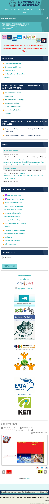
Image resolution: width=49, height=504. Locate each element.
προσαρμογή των (12, 234)
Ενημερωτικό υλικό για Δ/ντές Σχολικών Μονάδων (23, 136)
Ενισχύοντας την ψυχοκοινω (14, 230)
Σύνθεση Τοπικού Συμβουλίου (15, 74)
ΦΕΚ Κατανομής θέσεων (12, 103)
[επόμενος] (24, 450)
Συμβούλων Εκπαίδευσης (12, 106)
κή (5, 234)
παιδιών (22, 234)
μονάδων (7, 227)
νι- (25, 230)
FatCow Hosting (45, 503)
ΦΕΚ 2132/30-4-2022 (14, 195)
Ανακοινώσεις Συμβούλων (13, 110)
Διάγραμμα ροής (10, 244)
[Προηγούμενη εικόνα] (7, 472)
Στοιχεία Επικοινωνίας (12, 241)
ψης (5, 216)
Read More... (23, 154)
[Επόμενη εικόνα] (42, 471)
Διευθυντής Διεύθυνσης (13, 64)
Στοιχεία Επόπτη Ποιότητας (13, 93)
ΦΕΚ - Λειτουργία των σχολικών (15, 223)
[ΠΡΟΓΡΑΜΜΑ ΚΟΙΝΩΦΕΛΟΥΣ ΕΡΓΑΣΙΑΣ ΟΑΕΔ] (24, 39)
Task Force (8, 237)
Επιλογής (7, 77)
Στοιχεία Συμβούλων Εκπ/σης (14, 100)
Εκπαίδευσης (8, 96)
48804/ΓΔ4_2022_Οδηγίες (15, 199)
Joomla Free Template (35, 503)
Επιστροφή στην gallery (40, 433)
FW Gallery (27, 478)
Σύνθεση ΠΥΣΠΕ (10, 71)
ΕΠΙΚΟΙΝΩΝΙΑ (6, 28)
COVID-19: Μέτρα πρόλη (13, 213)
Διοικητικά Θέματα (10, 168)
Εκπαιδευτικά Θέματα (11, 151)
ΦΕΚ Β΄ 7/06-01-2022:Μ (12, 203)
